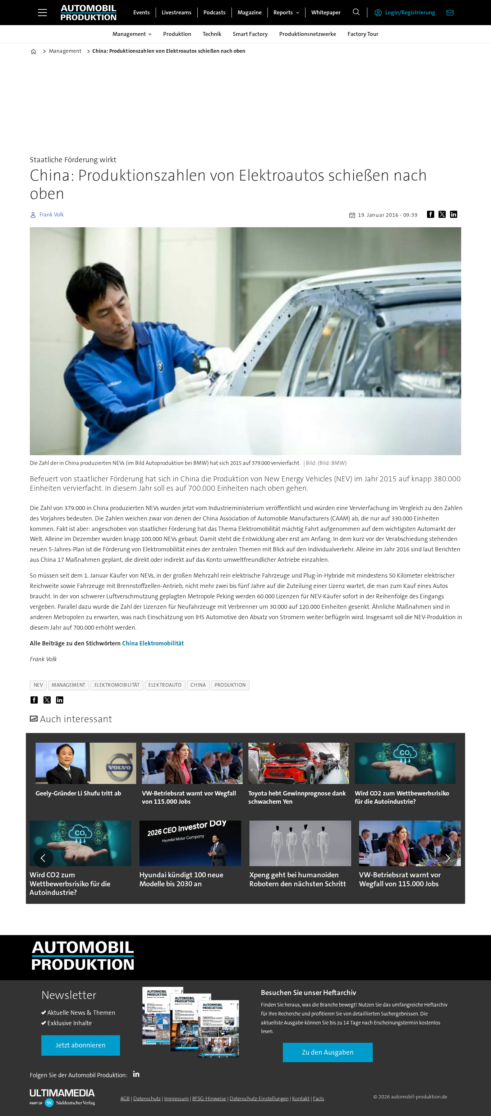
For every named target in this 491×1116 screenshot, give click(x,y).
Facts (318, 1098)
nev (38, 685)
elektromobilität (117, 685)
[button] (43, 858)
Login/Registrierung (410, 12)
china (198, 685)
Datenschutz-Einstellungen (259, 1098)
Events (141, 12)
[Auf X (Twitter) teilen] (443, 215)
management (68, 685)
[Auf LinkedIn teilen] (455, 215)
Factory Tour (363, 34)
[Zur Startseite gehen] (88, 12)
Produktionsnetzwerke (307, 34)
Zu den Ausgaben (328, 1052)
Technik (212, 34)
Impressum (176, 1098)
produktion (230, 685)
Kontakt (300, 1098)
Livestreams (177, 12)
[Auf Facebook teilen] (432, 215)
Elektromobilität (161, 643)
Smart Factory (250, 34)
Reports (283, 12)
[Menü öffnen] (42, 13)
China (130, 643)
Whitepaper (326, 12)
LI (138, 1073)
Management (129, 34)
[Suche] (356, 12)
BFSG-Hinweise (209, 1098)
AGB (125, 1098)
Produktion (177, 34)
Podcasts (214, 12)
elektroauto (165, 685)
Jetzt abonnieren (81, 1045)
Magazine (250, 12)
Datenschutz (147, 1098)
